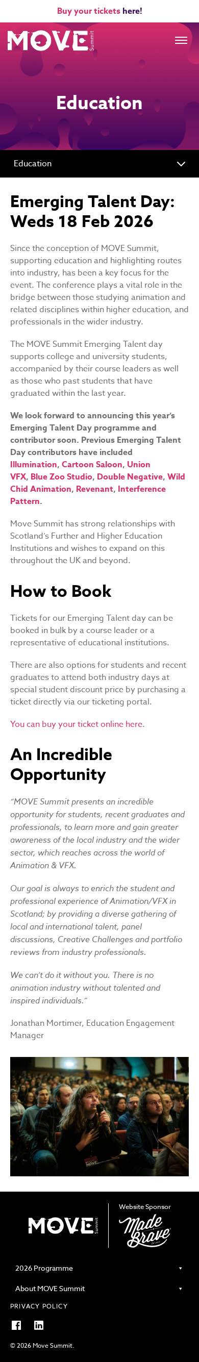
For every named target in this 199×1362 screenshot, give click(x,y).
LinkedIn (39, 1325)
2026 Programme (44, 1268)
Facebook (16, 1325)
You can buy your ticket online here (76, 724)
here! (132, 11)
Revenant (94, 489)
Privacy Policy (39, 1306)
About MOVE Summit (50, 1288)
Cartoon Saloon (92, 465)
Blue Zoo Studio (61, 477)
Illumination (33, 465)
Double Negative (130, 477)
